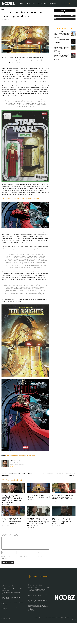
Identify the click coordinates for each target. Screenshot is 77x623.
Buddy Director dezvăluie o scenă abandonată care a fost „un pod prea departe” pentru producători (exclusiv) (12, 520)
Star (30, 455)
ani (6, 455)
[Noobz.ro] (8, 3)
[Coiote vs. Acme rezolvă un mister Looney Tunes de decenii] (38, 488)
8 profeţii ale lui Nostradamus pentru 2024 (12, 588)
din (9, 455)
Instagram (45, 576)
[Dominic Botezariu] (5, 463)
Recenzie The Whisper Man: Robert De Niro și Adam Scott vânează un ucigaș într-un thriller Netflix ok (62, 520)
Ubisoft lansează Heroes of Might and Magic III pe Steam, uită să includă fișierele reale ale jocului (38, 600)
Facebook (35, 576)
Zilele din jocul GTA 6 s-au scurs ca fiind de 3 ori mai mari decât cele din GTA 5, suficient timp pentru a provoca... (38, 589)
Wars (33, 455)
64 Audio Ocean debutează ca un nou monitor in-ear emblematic (61, 41)
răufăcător (21, 455)
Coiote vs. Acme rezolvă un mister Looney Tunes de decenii (38, 496)
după (12, 455)
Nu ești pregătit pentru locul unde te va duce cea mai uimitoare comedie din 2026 (62, 497)
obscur (16, 455)
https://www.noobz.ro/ (14, 462)
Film (2, 9)
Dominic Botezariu (15, 460)
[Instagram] (66, 3)
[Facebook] (63, 3)
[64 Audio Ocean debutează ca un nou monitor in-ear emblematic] (73, 41)
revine (26, 455)
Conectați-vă (71, 18)
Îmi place (72, 15)
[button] (69, 3)
